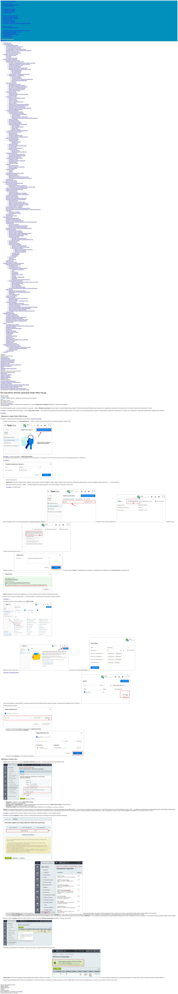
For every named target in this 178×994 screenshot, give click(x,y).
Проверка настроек (13, 163)
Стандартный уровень (14, 240)
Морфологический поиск (12, 332)
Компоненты (15, 255)
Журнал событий (13, 149)
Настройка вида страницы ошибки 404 (18, 130)
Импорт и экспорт (16, 129)
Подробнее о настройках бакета (10, 672)
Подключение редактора (15, 84)
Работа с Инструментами (12, 138)
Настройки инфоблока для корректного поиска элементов (20, 325)
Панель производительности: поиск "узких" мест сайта (25, 282)
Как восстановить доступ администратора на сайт (18, 208)
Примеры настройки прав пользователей (16, 199)
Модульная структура (11, 55)
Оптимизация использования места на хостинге (20, 178)
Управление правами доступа (16, 65)
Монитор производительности (13, 264)
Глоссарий (8, 56)
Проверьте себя (9, 179)
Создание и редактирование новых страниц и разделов (22, 63)
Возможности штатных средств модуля (18, 298)
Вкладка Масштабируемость (18, 287)
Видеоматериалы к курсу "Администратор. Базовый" (18, 50)
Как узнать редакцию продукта (13, 53)
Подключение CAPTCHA (15, 213)
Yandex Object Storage (36, 418)
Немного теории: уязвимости (16, 232)
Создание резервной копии (12, 315)
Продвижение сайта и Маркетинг (11, 4)
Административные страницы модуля (18, 268)
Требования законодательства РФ (11, 344)
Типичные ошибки (10, 340)
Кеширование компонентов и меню (17, 290)
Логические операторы (11, 335)
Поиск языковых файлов (17, 126)
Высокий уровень (13, 242)
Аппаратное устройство (20, 252)
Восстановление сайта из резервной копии (16, 320)
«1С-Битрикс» (19, 991)
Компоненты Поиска (11, 327)
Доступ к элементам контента (16, 101)
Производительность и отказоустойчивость (13, 263)
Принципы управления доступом (17, 98)
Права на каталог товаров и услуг (17, 202)
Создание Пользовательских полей (17, 155)
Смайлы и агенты (10, 169)
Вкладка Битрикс (16, 284)
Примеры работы (13, 168)
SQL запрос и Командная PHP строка (17, 145)
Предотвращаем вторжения (15, 230)
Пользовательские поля (11, 153)
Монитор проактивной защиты (16, 235)
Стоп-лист (11, 258)
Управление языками (14, 120)
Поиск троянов (12, 257)
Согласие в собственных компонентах (18, 348)
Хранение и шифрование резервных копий (16, 317)
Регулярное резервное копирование (14, 318)
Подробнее (3, 410)
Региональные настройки (15, 121)
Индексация (9, 329)
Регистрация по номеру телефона (14, 207)
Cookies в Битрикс (13, 349)
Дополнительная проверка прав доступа (18, 105)
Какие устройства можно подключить (23, 249)
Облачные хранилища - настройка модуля (19, 304)
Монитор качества (13, 144)
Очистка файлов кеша (14, 294)
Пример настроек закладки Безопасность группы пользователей (21, 222)
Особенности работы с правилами (17, 160)
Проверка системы (13, 140)
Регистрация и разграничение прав (14, 183)
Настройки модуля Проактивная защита (18, 234)
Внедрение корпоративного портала (12, 31)
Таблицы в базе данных (17, 274)
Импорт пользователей (11, 190)
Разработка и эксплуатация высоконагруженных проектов (17, 23)
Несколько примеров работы (15, 109)
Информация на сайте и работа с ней (15, 61)
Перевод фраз (15, 128)
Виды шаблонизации (17, 70)
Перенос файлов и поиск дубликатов (17, 309)
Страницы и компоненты (18, 269)
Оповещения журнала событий (19, 151)
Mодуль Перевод (16, 125)
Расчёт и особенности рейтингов (17, 166)
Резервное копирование (9, 313)
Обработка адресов (13, 159)
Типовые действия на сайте (12, 51)
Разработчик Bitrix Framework (10, 15)
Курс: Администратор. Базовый (8, 1)
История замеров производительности (21, 279)
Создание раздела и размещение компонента (22, 79)
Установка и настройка (8, 6)
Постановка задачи (16, 76)
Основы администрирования (10, 59)
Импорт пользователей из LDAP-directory (19, 194)
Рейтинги (8, 164)
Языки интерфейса (13, 119)
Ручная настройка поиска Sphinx (14, 328)
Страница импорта (13, 191)
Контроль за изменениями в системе (14, 220)
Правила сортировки (11, 330)
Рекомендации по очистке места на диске (19, 176)
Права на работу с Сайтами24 (16, 205)
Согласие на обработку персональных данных (20, 347)
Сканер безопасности (14, 237)
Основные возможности (12, 314)
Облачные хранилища (11, 302)
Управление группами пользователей (18, 185)
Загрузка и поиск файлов (15, 66)
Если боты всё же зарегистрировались (18, 227)
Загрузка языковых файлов (15, 123)
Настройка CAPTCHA (14, 212)
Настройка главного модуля (12, 60)
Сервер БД (14, 278)
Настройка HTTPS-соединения (13, 219)
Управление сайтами (11, 91)
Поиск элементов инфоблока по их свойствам (17, 339)
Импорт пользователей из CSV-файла (18, 193)
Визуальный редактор (11, 83)
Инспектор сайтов (13, 299)
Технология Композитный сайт (10, 17)
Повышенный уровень (14, 243)
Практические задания (11, 180)
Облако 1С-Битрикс (11, 297)
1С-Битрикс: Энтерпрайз (9, 22)
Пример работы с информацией (16, 75)
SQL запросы (15, 272)
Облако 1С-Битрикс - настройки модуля (18, 300)
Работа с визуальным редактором (17, 89)
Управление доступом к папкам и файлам (19, 104)
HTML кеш (11, 293)
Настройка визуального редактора (17, 85)
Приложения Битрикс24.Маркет (11, 34)
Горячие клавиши (16, 115)
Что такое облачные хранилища (16, 303)
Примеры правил (13, 161)
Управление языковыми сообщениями (18, 124)
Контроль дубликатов (14, 175)
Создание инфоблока (17, 78)
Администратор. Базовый (9, 9)
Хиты (13, 270)
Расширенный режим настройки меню (18, 68)
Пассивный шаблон (16, 71)
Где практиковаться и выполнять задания (16, 49)
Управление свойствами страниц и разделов (19, 64)
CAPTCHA (8, 210)
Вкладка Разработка (16, 285)
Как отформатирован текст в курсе (14, 46)
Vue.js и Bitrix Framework (9, 20)
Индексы (14, 275)
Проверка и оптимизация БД (16, 148)
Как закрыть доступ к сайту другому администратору (19, 228)
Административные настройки (16, 113)
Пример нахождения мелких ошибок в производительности (23, 288)
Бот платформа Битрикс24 (9, 33)
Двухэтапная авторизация (15, 244)
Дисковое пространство (11, 174)
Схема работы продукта (11, 58)
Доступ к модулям (13, 100)
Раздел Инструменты (14, 139)
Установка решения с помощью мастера (18, 136)
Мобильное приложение (20, 250)
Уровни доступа (13, 99)
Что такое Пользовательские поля (17, 154)
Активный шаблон (16, 73)
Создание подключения (14, 305)
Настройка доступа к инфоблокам (17, 106)
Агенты (11, 171)
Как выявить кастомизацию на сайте (15, 173)
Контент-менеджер (7, 3)
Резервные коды (15, 253)
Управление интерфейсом (12, 110)
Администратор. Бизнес (9, 11)
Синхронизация (15, 254)
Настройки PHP (12, 146)
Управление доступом (11, 96)
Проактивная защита (11, 229)
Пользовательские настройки (16, 111)
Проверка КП (15, 143)
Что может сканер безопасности (19, 238)
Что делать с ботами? (14, 224)
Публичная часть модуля (15, 267)
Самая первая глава (8, 44)
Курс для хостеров (7, 26)
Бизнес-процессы (7, 35)
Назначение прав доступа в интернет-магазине (20, 108)
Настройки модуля (13, 265)
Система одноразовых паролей (19, 245)
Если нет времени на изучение (13, 48)
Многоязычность (13, 133)
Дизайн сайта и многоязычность (13, 131)
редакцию (7, 404)
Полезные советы (10, 338)
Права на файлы (13, 103)
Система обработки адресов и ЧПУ (14, 158)
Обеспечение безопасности (12, 218)
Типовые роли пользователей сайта (14, 189)
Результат (14, 81)
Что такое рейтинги (13, 165)
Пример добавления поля (15, 156)
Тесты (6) (5, 352)
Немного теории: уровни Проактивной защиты (20, 233)
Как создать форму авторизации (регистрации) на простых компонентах (23, 209)
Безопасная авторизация (12, 195)
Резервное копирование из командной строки (17, 319)
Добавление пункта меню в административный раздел (25, 118)
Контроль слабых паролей (12, 197)
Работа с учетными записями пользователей (16, 188)
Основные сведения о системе (10, 54)
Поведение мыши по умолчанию (19, 116)
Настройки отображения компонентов (18, 86)
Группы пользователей (11, 184)
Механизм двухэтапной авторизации (20, 247)
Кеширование (15, 273)
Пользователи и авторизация (10, 181)
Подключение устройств (17, 248)
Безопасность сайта (8, 217)
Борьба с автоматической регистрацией (18, 225)
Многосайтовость (7, 19)
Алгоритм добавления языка (15, 135)
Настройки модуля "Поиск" (12, 324)
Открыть (3, 354)
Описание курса (7, 43)
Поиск (4, 323)
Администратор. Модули (9, 10)
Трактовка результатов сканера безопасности (22, 239)
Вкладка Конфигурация (17, 283)
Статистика (9, 334)
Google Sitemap (9, 333)
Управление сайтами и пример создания (18, 94)
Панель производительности (16, 280)
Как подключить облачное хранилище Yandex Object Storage (23, 307)
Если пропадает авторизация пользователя (16, 198)
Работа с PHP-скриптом (14, 90)
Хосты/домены (12, 259)
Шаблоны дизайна (13, 134)
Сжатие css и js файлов (11, 295)
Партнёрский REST (8, 36)
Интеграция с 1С (7, 12)
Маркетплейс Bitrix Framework (10, 18)
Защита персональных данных (13, 345)
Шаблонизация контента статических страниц (20, 69)
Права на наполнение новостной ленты (18, 203)
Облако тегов (9, 337)
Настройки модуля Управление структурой (19, 74)
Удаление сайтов (13, 95)
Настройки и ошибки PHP (18, 277)
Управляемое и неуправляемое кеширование (19, 292)
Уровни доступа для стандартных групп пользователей (22, 186)
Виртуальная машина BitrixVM (10, 27)
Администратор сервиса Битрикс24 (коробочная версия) (16, 30)
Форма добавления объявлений (19, 80)
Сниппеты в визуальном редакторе (17, 88)
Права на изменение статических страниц (19, 204)
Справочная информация (12, 45)
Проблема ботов (10, 223)
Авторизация (4, 40)
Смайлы (11, 170)
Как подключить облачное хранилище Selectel (20, 308)
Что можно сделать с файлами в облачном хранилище (21, 310)
